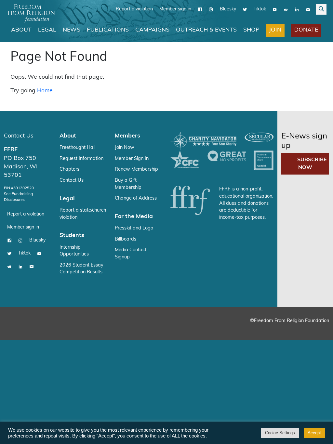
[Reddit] (285, 9)
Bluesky (228, 9)
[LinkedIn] (296, 9)
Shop (251, 30)
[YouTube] (274, 9)
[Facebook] (200, 9)
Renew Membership (136, 169)
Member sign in (175, 9)
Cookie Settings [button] (280, 432)
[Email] (307, 9)
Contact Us (18, 136)
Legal (47, 30)
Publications (108, 30)
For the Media (134, 216)
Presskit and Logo (134, 228)
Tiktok (260, 9)
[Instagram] (211, 9)
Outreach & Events (206, 30)
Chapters (69, 169)
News (71, 30)
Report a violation (134, 9)
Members (127, 136)
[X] (244, 9)
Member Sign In (132, 158)
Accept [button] (314, 432)
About (21, 30)
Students (72, 235)
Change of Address (136, 198)
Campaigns (152, 30)
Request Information (81, 158)
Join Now (124, 147)
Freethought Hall (77, 147)
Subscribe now (312, 163)
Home (45, 91)
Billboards (125, 239)
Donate (306, 30)
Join (275, 30)
